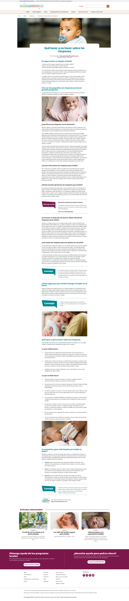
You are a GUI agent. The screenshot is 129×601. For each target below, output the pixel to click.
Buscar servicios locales (31, 565)
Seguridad (46, 581)
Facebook (84, 575)
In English (81, 6)
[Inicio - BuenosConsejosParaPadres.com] (32, 8)
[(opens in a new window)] (28, 1)
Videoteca (58, 579)
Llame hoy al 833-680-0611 (96, 562)
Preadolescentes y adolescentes (31, 579)
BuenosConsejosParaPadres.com (69, 56)
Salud (45, 579)
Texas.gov (94, 592)
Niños (25, 577)
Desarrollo (46, 572)
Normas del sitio (57, 592)
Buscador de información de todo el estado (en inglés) (51, 590)
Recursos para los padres (62, 577)
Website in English (60, 583)
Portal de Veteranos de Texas (68, 592)
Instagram (87, 575)
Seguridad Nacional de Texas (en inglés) (83, 592)
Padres (25, 581)
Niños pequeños (27, 574)
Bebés (25, 572)
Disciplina (46, 574)
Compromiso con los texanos (69, 590)
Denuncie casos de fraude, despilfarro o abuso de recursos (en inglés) (38, 592)
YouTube (90, 575)
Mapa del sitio (59, 581)
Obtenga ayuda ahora (61, 574)
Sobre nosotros (59, 572)
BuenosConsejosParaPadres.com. (59, 501)
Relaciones (46, 577)
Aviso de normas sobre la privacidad (31, 590)
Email (93, 575)
